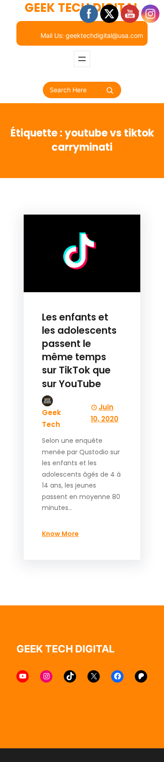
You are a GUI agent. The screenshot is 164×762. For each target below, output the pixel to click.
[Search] (109, 90)
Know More (60, 533)
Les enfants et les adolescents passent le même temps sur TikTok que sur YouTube (79, 350)
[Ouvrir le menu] (82, 59)
